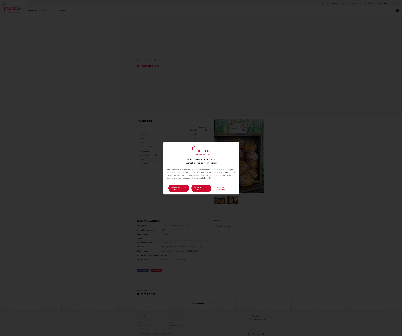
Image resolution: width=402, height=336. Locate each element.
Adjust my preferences (220, 188)
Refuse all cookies (198, 188)
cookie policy (217, 175)
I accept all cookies (175, 188)
